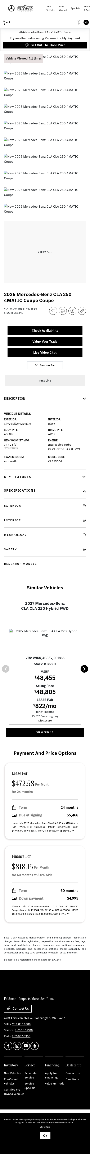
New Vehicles (12, 1073)
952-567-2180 (24, 1030)
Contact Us (20, 1008)
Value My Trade (54, 1084)
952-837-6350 (21, 1036)
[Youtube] (26, 1046)
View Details (44, 732)
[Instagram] (17, 1046)
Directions (72, 1079)
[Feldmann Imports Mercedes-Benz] (25, 8)
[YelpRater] (34, 1046)
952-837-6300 (21, 1024)
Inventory (11, 1065)
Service (29, 1065)
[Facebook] (8, 1046)
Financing (52, 1065)
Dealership (73, 1065)
